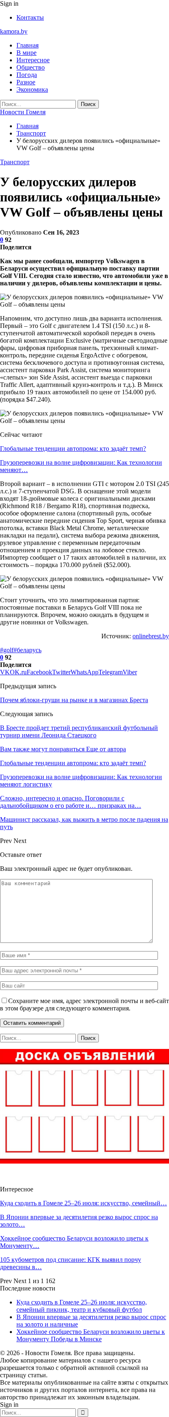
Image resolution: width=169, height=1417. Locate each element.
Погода (26, 74)
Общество (30, 67)
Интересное (33, 59)
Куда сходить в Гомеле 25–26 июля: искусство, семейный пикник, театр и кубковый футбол (81, 1306)
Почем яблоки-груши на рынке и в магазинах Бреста (74, 699)
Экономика (32, 89)
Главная (27, 45)
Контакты (30, 17)
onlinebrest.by (150, 636)
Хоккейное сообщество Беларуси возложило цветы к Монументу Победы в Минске (90, 1335)
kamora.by (13, 31)
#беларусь (27, 649)
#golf (7, 649)
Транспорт (15, 161)
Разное (25, 82)
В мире (26, 52)
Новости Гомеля (23, 111)
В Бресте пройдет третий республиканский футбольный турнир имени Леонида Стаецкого (79, 731)
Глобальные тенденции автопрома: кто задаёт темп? (73, 448)
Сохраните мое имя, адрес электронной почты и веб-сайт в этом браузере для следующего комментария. (84, 1004)
